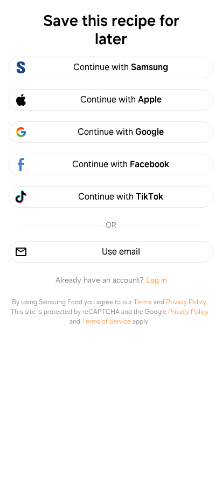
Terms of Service (106, 321)
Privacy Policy (186, 302)
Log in (156, 280)
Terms (143, 302)
